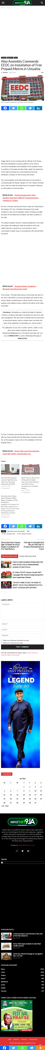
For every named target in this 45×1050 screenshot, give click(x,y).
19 (4, 799)
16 (30, 795)
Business (4, 57)
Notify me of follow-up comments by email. (16, 640)
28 (17, 803)
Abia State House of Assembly (16, 531)
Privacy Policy (33, 1039)
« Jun (2, 806)
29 (24, 803)
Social (3, 985)
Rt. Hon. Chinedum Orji (8, 534)
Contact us (24, 1039)
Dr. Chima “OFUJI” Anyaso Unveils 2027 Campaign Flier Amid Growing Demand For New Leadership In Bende (28, 574)
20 (11, 799)
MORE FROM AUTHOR (27, 556)
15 (24, 795)
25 (41, 799)
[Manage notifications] (40, 1045)
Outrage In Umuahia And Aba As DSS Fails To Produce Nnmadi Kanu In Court (34, 545)
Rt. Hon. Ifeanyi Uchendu (24, 534)
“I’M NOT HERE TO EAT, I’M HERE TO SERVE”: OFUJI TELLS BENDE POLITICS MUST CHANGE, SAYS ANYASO (27, 584)
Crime (3, 972)
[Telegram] (30, 108)
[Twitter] (13, 108)
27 (11, 803)
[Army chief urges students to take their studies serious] (6, 946)
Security (3, 991)
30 (30, 803)
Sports (3, 978)
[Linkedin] (38, 108)
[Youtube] (28, 851)
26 (4, 803)
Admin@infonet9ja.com (27, 845)
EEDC (28, 531)
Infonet (5, 72)
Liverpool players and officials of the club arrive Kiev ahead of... (28, 935)
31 (35, 803)
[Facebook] (5, 108)
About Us (16, 1039)
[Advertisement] (22, 33)
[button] (42, 3)
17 (35, 795)
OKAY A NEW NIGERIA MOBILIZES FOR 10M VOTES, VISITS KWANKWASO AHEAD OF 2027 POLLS (28, 564)
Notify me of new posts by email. (13, 643)
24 (35, 799)
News (15, 57)
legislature (10, 57)
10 (35, 791)
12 (4, 795)
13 (11, 795)
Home (3, 8)
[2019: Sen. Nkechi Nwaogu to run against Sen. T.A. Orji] (6, 956)
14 (17, 795)
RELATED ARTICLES (9, 556)
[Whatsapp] (22, 108)
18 (41, 795)
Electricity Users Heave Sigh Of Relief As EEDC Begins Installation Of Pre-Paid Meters (10, 545)
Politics (4, 577)
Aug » (7, 806)
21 (17, 799)
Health (3, 988)
